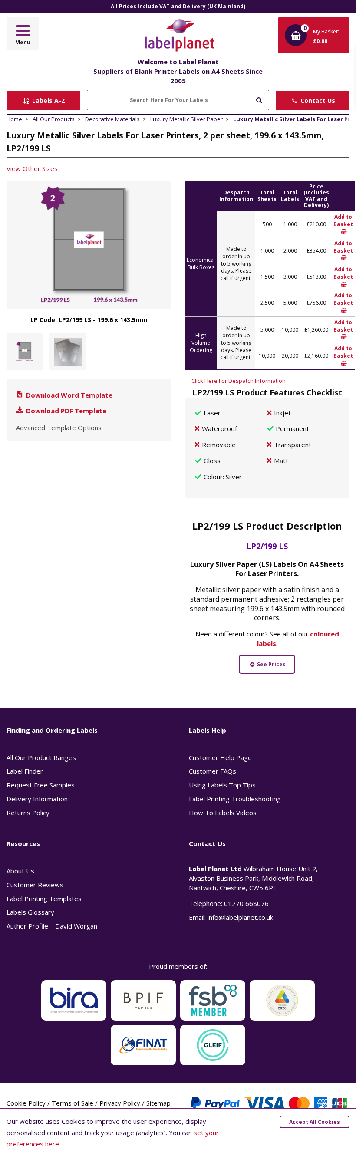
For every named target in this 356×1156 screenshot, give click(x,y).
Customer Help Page (220, 757)
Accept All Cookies (314, 1122)
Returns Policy (28, 812)
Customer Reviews (35, 884)
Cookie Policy (26, 1103)
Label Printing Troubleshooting (235, 798)
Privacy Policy (119, 1103)
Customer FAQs (212, 771)
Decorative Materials (112, 119)
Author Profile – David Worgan (52, 926)
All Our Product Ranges (41, 757)
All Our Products (54, 119)
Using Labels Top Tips (222, 785)
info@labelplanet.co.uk (240, 917)
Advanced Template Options (59, 427)
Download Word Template (68, 395)
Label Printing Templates (44, 898)
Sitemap (158, 1103)
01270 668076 (246, 903)
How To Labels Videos (223, 812)
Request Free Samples (41, 785)
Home (14, 119)
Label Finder (25, 771)
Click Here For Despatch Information (238, 381)
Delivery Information (37, 798)
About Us (20, 870)
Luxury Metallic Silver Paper (186, 119)
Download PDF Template (65, 410)
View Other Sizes (32, 168)
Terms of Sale (72, 1103)
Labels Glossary (30, 912)
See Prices (271, 664)
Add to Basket (343, 220)
